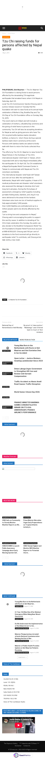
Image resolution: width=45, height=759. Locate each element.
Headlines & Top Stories (7, 363)
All (10, 596)
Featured (17, 596)
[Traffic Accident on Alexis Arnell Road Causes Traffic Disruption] (7, 384)
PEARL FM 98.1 (8, 685)
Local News (11, 33)
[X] (9, 58)
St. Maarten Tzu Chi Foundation (18, 299)
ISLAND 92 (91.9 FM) (10, 679)
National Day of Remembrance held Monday (12, 326)
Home (4, 33)
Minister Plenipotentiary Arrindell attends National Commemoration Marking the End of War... (27, 636)
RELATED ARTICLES (10, 340)
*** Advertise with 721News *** (29, 743)
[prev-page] (3, 417)
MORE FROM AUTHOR (27, 340)
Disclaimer (18, 746)
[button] (3, 28)
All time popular (28, 596)
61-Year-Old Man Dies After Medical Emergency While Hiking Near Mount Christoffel (28, 614)
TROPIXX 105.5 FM (10, 698)
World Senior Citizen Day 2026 (27, 392)
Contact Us (26, 746)
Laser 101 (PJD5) (9, 682)
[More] (24, 58)
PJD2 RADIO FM (9, 689)
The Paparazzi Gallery (10, 743)
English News (6, 351)
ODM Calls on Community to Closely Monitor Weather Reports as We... (11, 522)
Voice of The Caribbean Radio (14, 702)
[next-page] (7, 417)
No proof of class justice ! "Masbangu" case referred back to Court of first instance (33, 328)
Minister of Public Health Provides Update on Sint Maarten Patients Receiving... (27, 648)
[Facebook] (4, 58)
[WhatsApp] (19, 58)
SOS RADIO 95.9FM (10, 695)
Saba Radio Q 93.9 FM (11, 692)
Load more (21, 657)
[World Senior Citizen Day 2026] (7, 394)
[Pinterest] (14, 58)
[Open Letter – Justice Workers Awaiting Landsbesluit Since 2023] (7, 361)
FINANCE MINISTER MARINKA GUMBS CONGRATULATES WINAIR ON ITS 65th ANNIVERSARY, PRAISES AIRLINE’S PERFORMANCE (26, 407)
